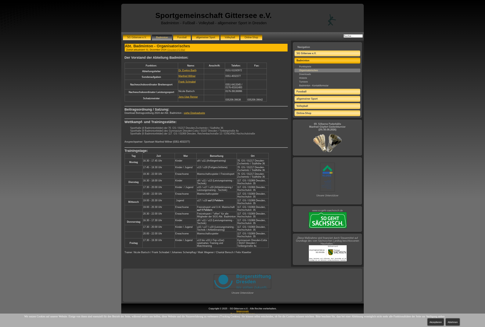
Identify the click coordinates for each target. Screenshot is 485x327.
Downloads (305, 74)
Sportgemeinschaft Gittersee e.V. (213, 15)
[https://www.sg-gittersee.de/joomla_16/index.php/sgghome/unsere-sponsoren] (327, 190)
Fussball (182, 37)
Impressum (242, 311)
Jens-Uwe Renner (188, 96)
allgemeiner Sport (205, 37)
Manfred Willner (187, 76)
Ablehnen (453, 322)
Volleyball (230, 37)
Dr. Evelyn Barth (187, 70)
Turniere (303, 81)
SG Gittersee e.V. (137, 37)
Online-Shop (251, 37)
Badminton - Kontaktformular (314, 85)
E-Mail (181, 49)
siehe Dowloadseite (194, 113)
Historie (303, 78)
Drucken (172, 49)
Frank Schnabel (187, 81)
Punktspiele (305, 66)
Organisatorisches (308, 70)
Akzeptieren (435, 322)
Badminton (162, 37)
